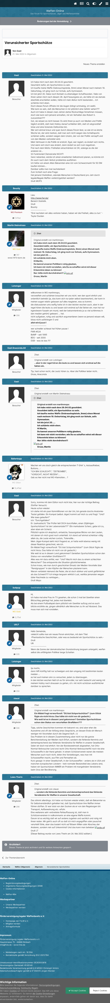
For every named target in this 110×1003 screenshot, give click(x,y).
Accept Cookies (78, 990)
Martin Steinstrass (16, 225)
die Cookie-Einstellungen (44, 993)
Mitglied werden (13, 923)
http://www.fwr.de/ (39, 198)
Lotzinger (16, 286)
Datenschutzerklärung (10, 988)
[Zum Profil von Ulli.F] (16, 638)
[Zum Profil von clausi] (16, 712)
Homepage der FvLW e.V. (17, 921)
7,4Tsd (17, 218)
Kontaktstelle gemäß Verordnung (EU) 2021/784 (27, 955)
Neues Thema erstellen (94, 64)
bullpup (16, 587)
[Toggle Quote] (35, 233)
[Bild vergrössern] (68, 273)
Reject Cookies (100, 990)
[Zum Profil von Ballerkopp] (16, 472)
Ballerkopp (16, 458)
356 (17, 315)
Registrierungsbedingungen (18, 883)
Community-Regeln (29, 988)
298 (17, 806)
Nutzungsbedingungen (49, 985)
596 (17, 728)
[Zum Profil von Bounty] (16, 202)
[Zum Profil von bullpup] (16, 601)
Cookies (13, 991)
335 (17, 654)
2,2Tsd (17, 617)
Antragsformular (13, 926)
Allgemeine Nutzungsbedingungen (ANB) (24, 886)
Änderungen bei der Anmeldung (52, 21)
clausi (16, 698)
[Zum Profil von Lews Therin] (16, 790)
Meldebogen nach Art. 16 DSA (19, 952)
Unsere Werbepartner (15, 904)
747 (17, 255)
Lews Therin (16, 777)
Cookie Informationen (15, 889)
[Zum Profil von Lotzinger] (16, 299)
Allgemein (31, 54)
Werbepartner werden (15, 907)
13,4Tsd (17, 488)
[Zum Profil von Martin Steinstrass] (16, 238)
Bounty (16, 188)
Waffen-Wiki (11, 894)
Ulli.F (16, 624)
